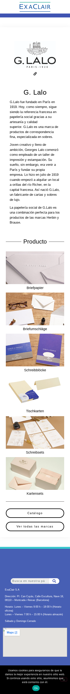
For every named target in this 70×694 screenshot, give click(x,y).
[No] (63, 679)
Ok (36, 688)
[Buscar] (54, 581)
